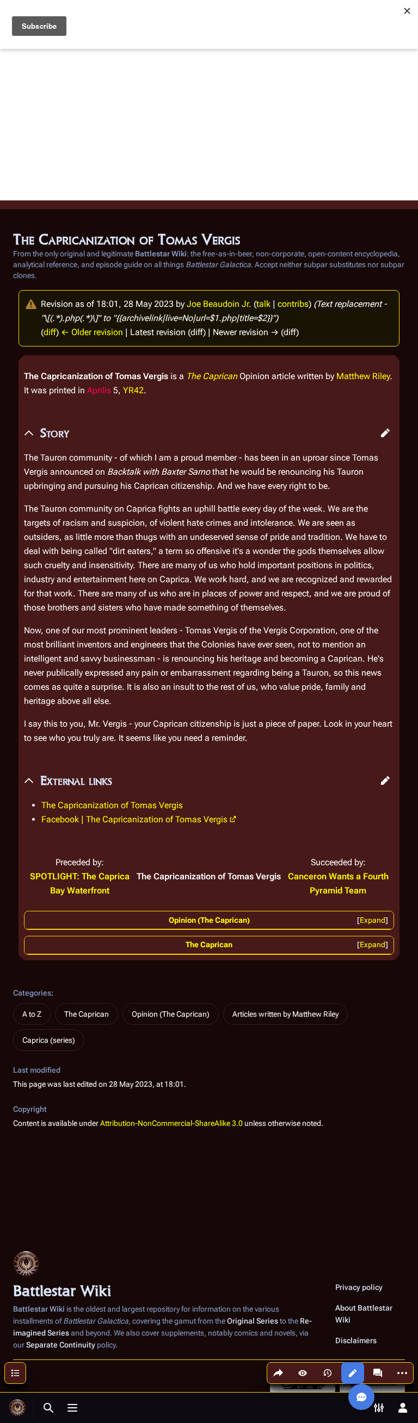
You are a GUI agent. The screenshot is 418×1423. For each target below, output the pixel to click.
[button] (385, 433)
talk (263, 304)
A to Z (31, 1014)
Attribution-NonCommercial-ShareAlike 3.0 (171, 1123)
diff (50, 332)
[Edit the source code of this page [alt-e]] (352, 1373)
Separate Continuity (60, 1344)
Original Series (252, 1321)
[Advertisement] (209, 124)
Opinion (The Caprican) (209, 920)
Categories (32, 992)
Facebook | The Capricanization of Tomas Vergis (134, 819)
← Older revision (92, 332)
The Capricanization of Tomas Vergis (112, 805)
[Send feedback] (361, 1397)
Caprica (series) (48, 1040)
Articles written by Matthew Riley (285, 1014)
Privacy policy (359, 1287)
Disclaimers (356, 1340)
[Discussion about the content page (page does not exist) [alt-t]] (377, 1373)
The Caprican (211, 376)
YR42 (133, 390)
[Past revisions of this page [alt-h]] (327, 1373)
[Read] (302, 1373)
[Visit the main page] (17, 1408)
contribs (293, 304)
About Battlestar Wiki (363, 1314)
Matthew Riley (363, 376)
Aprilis (99, 390)
